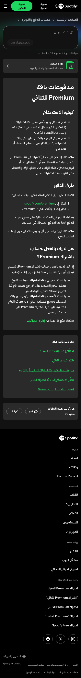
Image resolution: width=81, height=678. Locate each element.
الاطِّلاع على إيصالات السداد (57, 350)
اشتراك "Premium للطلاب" (61, 616)
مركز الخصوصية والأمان (58, 664)
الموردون (72, 531)
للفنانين (73, 494)
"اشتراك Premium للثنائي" (62, 597)
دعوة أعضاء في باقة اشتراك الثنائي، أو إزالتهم (46, 370)
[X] (60, 639)
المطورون (71, 504)
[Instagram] (73, 639)
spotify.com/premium (39, 203)
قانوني (75, 664)
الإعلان (73, 513)
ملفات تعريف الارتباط (68, 672)
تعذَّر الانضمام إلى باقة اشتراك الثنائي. (51, 379)
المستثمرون (70, 522)
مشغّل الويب (70, 560)
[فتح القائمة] (5, 6)
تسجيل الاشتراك (43, 6)
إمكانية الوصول (33, 672)
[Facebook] (48, 639)
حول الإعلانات (49, 672)
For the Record (67, 476)
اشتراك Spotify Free (65, 625)
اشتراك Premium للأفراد (63, 588)
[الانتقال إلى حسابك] (9, 66)
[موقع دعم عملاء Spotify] (68, 6)
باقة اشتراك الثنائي (63, 360)
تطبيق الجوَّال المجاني (64, 569)
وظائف (73, 467)
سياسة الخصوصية (36, 664)
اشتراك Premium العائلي (63, 607)
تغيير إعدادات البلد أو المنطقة (56, 389)
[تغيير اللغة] (56, 6)
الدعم (74, 550)
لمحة (74, 458)
